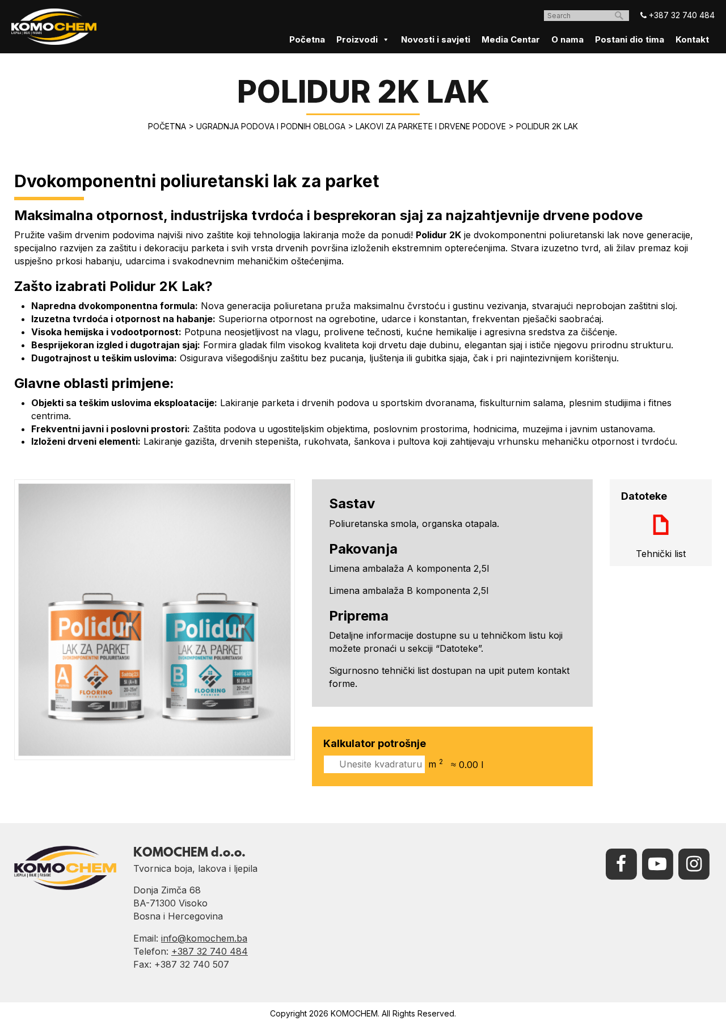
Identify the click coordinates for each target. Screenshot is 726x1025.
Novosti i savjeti (435, 39)
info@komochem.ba (204, 938)
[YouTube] (657, 862)
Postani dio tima (629, 39)
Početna (307, 39)
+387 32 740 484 (681, 15)
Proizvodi (357, 39)
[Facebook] (621, 862)
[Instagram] (694, 862)
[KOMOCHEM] (53, 27)
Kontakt (692, 39)
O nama (567, 39)
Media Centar (511, 39)
